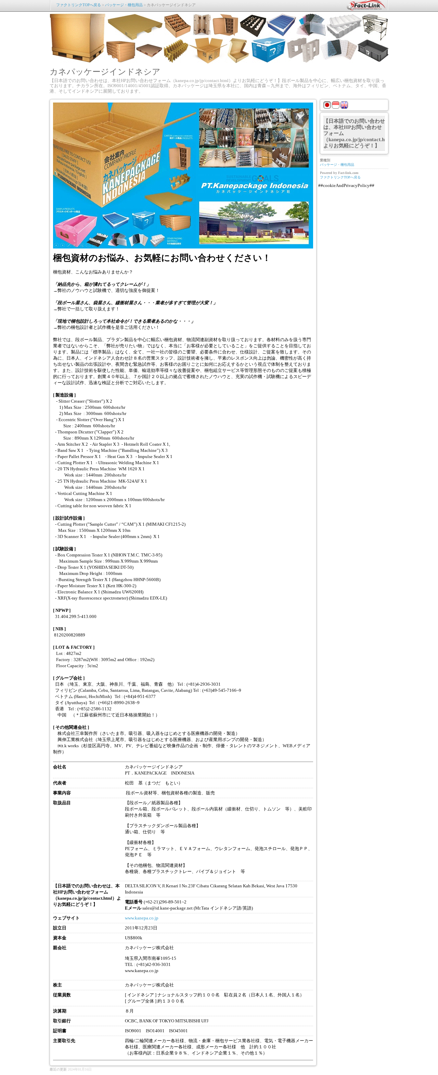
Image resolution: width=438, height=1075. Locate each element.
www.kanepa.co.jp (141, 918)
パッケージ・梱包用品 (124, 5)
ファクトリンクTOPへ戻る (78, 5)
